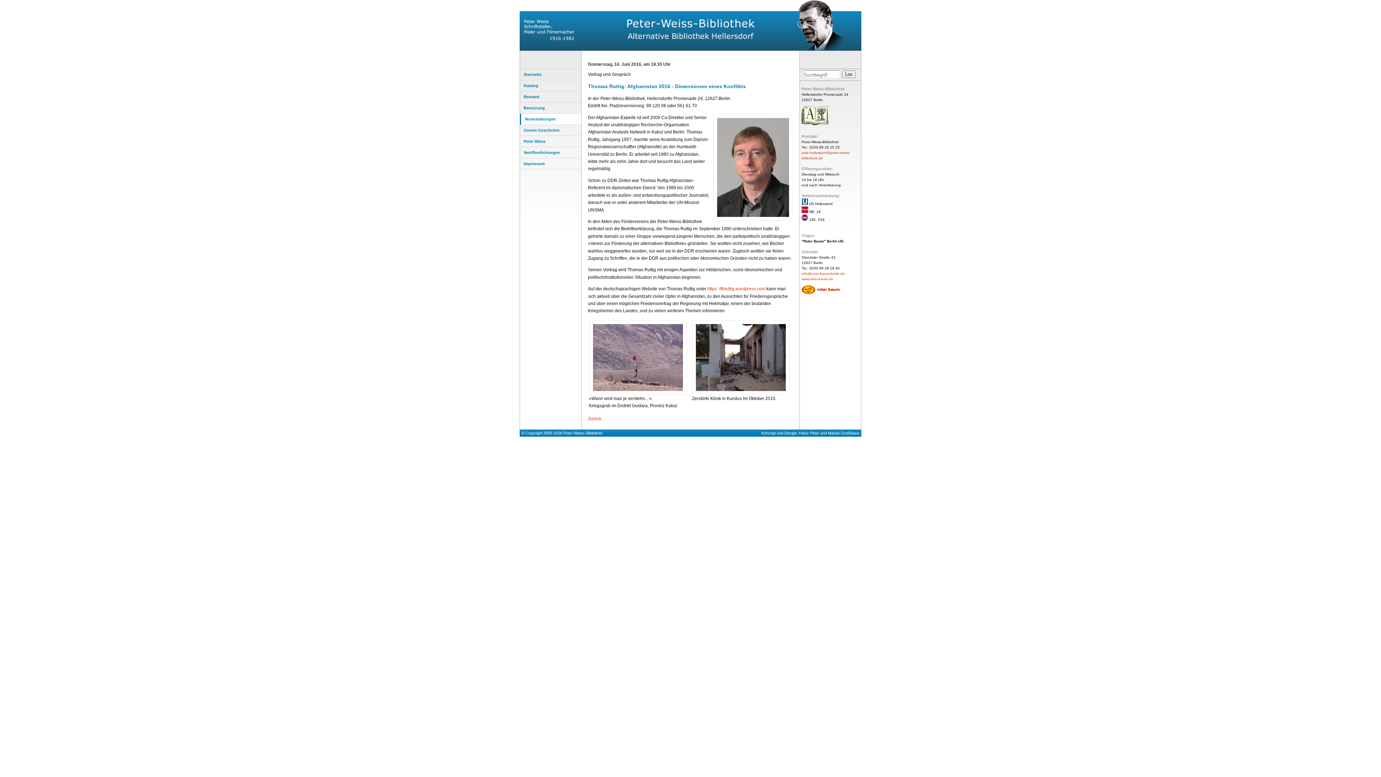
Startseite (533, 74)
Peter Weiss (535, 141)
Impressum (534, 164)
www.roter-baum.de (817, 279)
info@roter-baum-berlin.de (823, 274)
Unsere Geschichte (542, 130)
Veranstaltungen (540, 119)
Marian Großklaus (844, 433)
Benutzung (534, 108)
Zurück (594, 418)
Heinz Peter (809, 433)
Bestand (531, 97)
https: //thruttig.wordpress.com (736, 288)
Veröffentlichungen (542, 152)
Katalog (531, 85)
